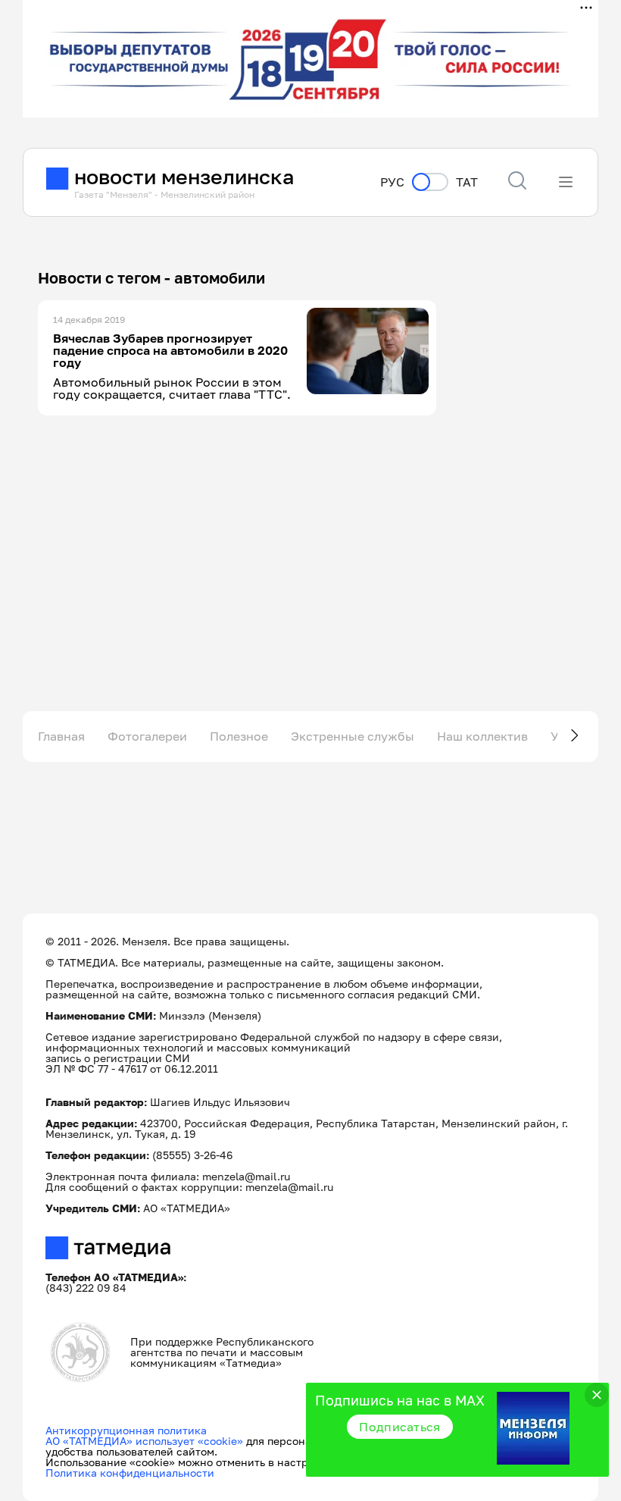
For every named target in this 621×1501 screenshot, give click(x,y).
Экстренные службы (352, 736)
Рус (392, 182)
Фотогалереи (147, 736)
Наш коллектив (482, 736)
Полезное (239, 736)
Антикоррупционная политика (126, 1430)
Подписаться (400, 1426)
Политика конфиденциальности (129, 1472)
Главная (61, 736)
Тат (467, 182)
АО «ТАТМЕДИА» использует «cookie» (144, 1440)
